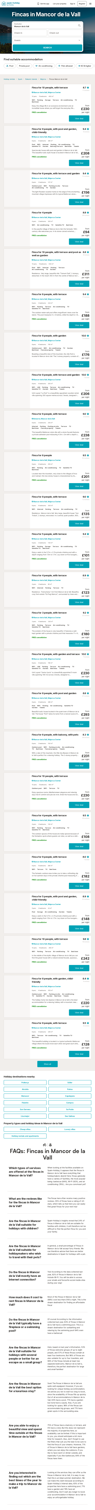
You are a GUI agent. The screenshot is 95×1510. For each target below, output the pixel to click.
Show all (47, 1064)
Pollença (25, 1082)
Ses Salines (70, 1116)
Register (82, 4)
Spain (20, 79)
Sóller (69, 1082)
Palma (69, 1089)
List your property (59, 4)
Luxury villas (69, 1129)
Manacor (25, 1096)
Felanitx (25, 1103)
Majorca (43, 79)
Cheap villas (25, 1129)
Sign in (72, 4)
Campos (70, 1103)
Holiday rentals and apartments (25, 1136)
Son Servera (25, 1109)
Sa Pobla (70, 1109)
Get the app (44, 4)
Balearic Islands (31, 79)
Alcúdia (25, 1089)
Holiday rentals (9, 79)
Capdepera (70, 1096)
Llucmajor (25, 1116)
